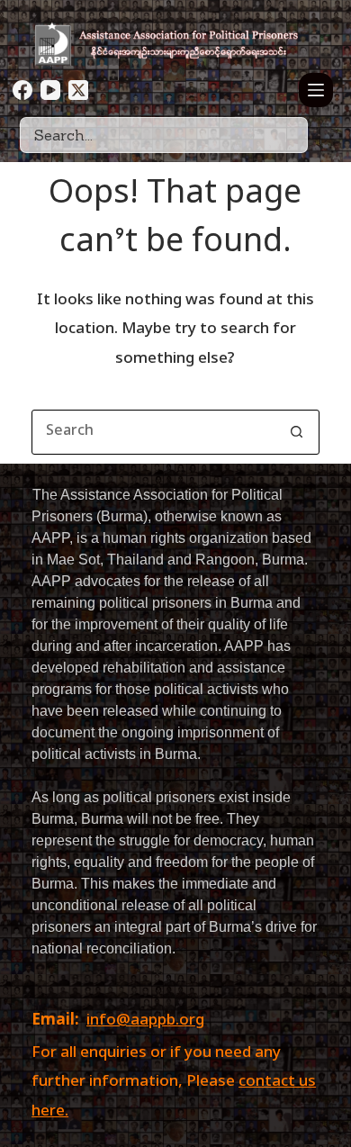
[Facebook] (22, 90)
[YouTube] (50, 90)
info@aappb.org (145, 1021)
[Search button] (297, 432)
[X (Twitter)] (78, 90)
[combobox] (153, 432)
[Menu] (316, 90)
